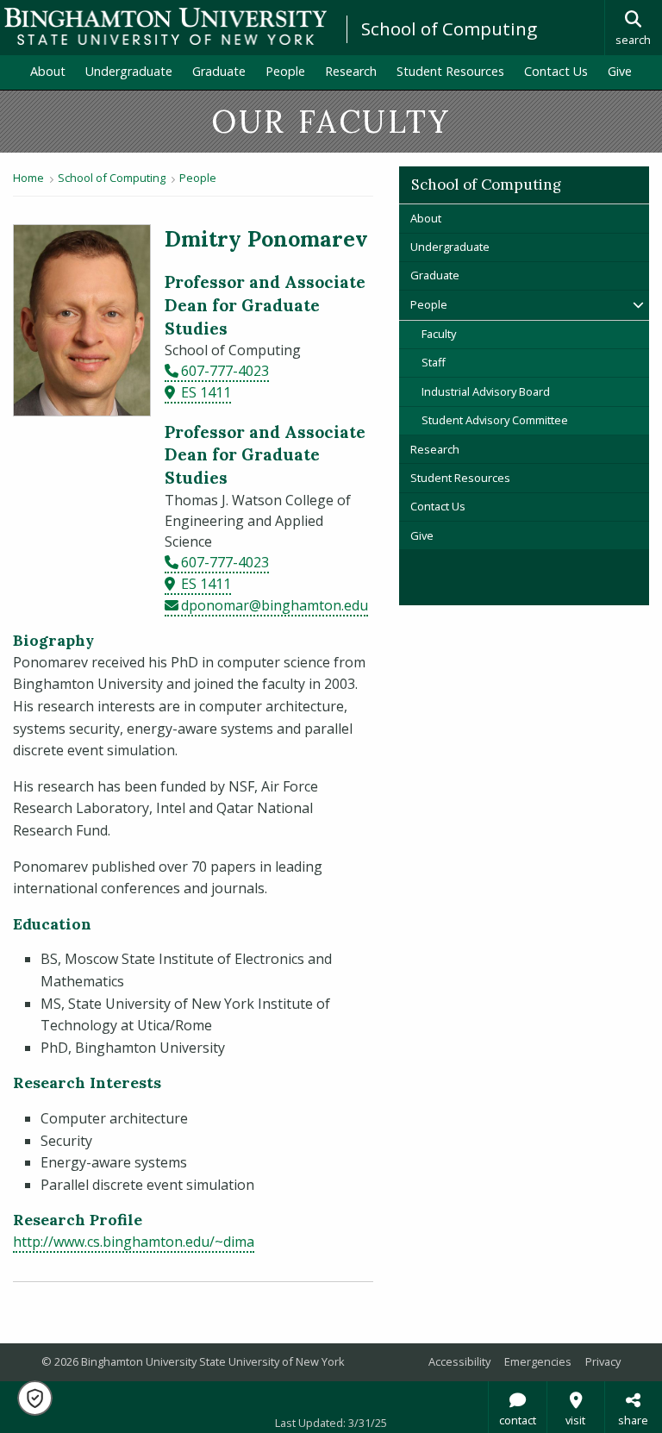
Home (28, 177)
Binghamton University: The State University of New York (165, 26)
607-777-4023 (225, 370)
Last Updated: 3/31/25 (331, 1422)
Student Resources (450, 71)
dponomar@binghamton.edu (274, 605)
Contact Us (556, 71)
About (48, 71)
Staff (434, 362)
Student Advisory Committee (495, 420)
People (285, 71)
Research (351, 71)
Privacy (603, 1361)
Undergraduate (128, 71)
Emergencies (537, 1361)
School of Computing (449, 28)
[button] (35, 1398)
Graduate (219, 71)
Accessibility (459, 1361)
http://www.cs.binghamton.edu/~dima (133, 1241)
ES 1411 (206, 392)
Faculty (439, 333)
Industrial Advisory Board (486, 391)
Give (620, 71)
